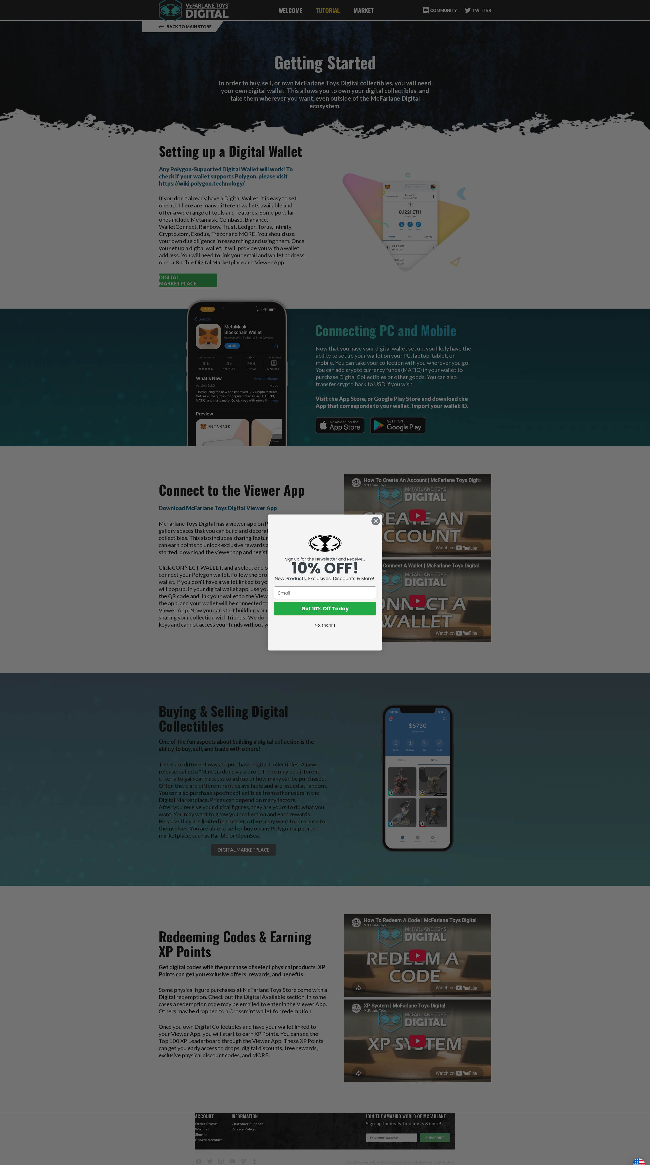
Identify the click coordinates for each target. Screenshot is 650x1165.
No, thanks (325, 625)
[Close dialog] (375, 521)
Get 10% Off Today (325, 608)
